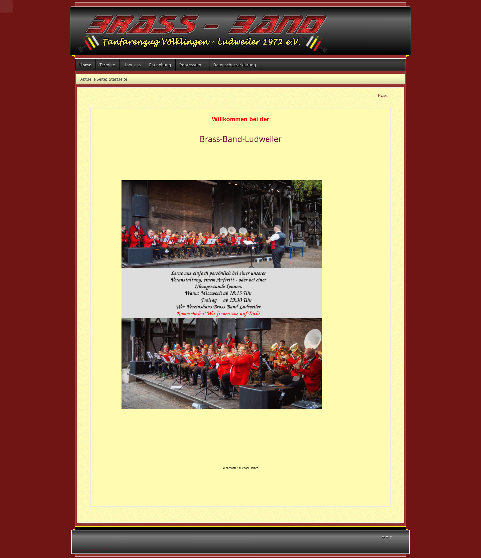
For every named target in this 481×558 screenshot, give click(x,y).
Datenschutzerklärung (234, 65)
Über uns (132, 65)
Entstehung (160, 65)
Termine (107, 65)
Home (85, 65)
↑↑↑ (387, 537)
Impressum (190, 65)
